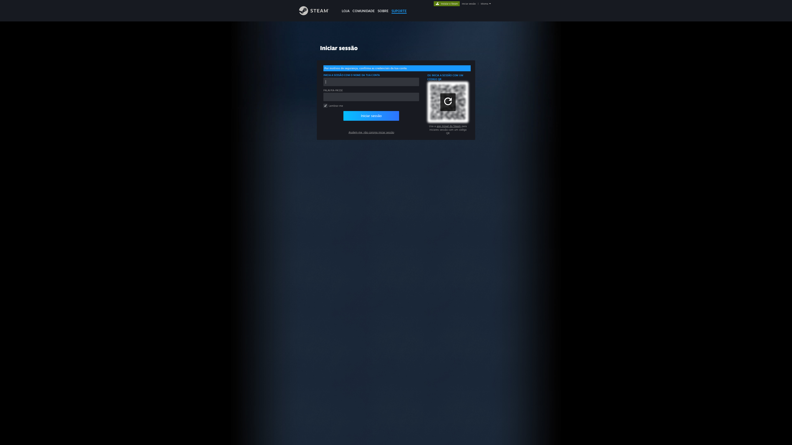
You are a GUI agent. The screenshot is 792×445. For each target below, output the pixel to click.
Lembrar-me (336, 105)
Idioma (484, 3)
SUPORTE (399, 11)
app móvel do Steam (449, 126)
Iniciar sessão (371, 116)
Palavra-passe (333, 90)
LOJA (346, 11)
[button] (448, 102)
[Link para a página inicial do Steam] (314, 14)
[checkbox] (325, 106)
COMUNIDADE (363, 11)
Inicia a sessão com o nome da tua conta (351, 75)
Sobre (383, 11)
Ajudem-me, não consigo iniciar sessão (371, 132)
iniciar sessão (469, 3)
